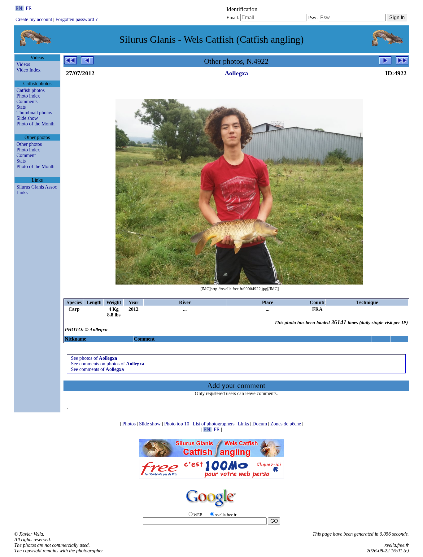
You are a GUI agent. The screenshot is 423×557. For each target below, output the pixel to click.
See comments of (97, 369)
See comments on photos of (107, 363)
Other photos (29, 144)
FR (29, 8)
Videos (23, 64)
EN (19, 8)
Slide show (27, 118)
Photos (129, 423)
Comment (26, 155)
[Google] (211, 508)
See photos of (94, 358)
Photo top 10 (177, 423)
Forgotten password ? (76, 19)
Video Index (28, 69)
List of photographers (214, 423)
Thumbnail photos (34, 112)
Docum (260, 423)
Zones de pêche (286, 423)
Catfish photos (30, 90)
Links (22, 192)
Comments (26, 101)
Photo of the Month (35, 123)
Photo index (28, 95)
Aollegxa (236, 73)
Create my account (33, 19)
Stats (21, 107)
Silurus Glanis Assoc (36, 186)
